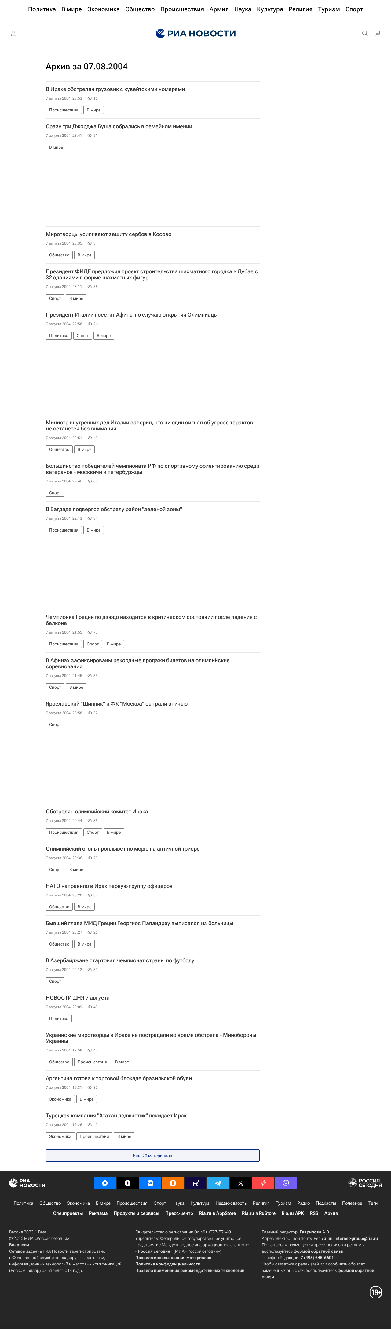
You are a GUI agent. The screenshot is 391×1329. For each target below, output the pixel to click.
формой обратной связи (318, 1251)
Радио (303, 1203)
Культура (200, 1203)
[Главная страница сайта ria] (195, 33)
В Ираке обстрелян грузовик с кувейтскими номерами (115, 89)
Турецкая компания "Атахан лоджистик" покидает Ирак (116, 1116)
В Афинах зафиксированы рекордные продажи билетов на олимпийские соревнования (138, 663)
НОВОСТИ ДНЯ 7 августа (78, 998)
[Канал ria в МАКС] (105, 1183)
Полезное (352, 1203)
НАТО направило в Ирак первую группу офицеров (109, 886)
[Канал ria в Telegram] (218, 1183)
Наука (178, 1203)
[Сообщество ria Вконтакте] (150, 1183)
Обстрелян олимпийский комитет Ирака (97, 811)
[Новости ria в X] (241, 1183)
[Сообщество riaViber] (286, 1183)
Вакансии (19, 1244)
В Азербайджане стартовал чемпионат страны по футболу (120, 960)
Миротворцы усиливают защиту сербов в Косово (108, 234)
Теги (373, 1203)
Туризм (283, 1203)
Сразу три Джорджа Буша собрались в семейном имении (119, 126)
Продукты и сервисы (136, 1213)
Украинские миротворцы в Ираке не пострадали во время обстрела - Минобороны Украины (151, 1038)
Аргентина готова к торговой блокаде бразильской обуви (119, 1078)
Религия (261, 1203)
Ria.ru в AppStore (217, 1213)
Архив (331, 1213)
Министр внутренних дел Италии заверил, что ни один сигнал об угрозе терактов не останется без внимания (149, 425)
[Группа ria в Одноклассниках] (173, 1183)
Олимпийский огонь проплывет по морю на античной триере (123, 849)
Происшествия (132, 1203)
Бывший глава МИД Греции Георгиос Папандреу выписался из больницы (139, 923)
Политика (23, 1203)
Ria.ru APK (293, 1213)
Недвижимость (231, 1203)
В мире (103, 1203)
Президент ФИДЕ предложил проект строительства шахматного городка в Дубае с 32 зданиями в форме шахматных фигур (152, 274)
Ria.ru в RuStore (259, 1213)
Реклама (98, 1213)
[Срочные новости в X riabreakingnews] (263, 1183)
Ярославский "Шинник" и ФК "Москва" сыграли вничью (117, 704)
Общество (50, 1203)
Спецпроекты (68, 1213)
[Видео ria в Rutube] (195, 1183)
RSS (314, 1213)
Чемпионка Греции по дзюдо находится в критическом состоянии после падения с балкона (151, 620)
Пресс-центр (179, 1213)
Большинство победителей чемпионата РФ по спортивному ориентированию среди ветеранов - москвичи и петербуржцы (152, 469)
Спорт (160, 1203)
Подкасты (326, 1203)
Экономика (78, 1203)
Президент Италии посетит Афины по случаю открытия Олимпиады (132, 315)
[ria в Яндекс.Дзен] (128, 1183)
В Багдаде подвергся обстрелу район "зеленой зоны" (114, 509)
